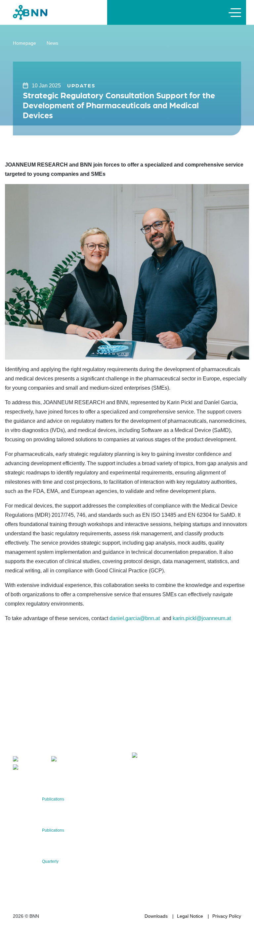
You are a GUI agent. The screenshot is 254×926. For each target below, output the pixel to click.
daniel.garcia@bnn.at (134, 618)
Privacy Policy (226, 916)
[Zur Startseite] (30, 12)
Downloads (156, 916)
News (52, 43)
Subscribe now (171, 736)
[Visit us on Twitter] (29, 760)
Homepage (24, 43)
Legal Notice (190, 916)
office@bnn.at (27, 746)
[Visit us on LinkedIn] (69, 760)
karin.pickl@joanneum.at (202, 618)
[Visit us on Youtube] (31, 768)
